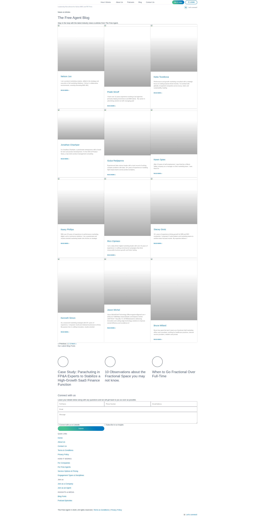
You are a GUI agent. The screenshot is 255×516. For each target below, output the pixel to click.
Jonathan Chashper (70, 145)
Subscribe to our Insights (115, 425)
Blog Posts (62, 496)
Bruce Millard (160, 325)
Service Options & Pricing (68, 471)
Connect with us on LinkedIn (70, 425)
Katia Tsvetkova (161, 77)
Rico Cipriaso (113, 241)
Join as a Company (65, 484)
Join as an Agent (64, 488)
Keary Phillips (67, 229)
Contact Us (150, 2)
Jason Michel (113, 310)
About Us (119, 2)
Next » (73, 344)
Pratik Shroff (113, 92)
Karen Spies (159, 159)
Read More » (65, 90)
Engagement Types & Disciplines (71, 475)
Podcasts (130, 2)
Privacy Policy (63, 454)
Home (60, 438)
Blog (140, 2)
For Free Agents (64, 467)
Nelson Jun (66, 76)
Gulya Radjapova (115, 160)
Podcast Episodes (65, 501)
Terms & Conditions (65, 450)
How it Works (106, 2)
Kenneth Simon (68, 318)
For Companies (64, 463)
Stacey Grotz (160, 229)
